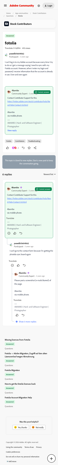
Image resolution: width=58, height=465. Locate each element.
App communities (21, 13)
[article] (29, 210)
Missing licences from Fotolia (17, 339)
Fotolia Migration (12, 370)
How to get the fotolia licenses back (20, 384)
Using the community (14, 447)
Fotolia (8, 141)
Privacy (39, 447)
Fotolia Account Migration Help (18, 397)
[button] (5, 6)
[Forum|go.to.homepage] (22, 5)
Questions (10, 16)
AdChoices (12, 461)
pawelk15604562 (16, 53)
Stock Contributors (39, 13)
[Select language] (38, 5)
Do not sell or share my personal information (22, 456)
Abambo (15, 90)
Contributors (19, 141)
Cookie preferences (13, 452)
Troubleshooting (34, 141)
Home (8, 13)
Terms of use (29, 447)
